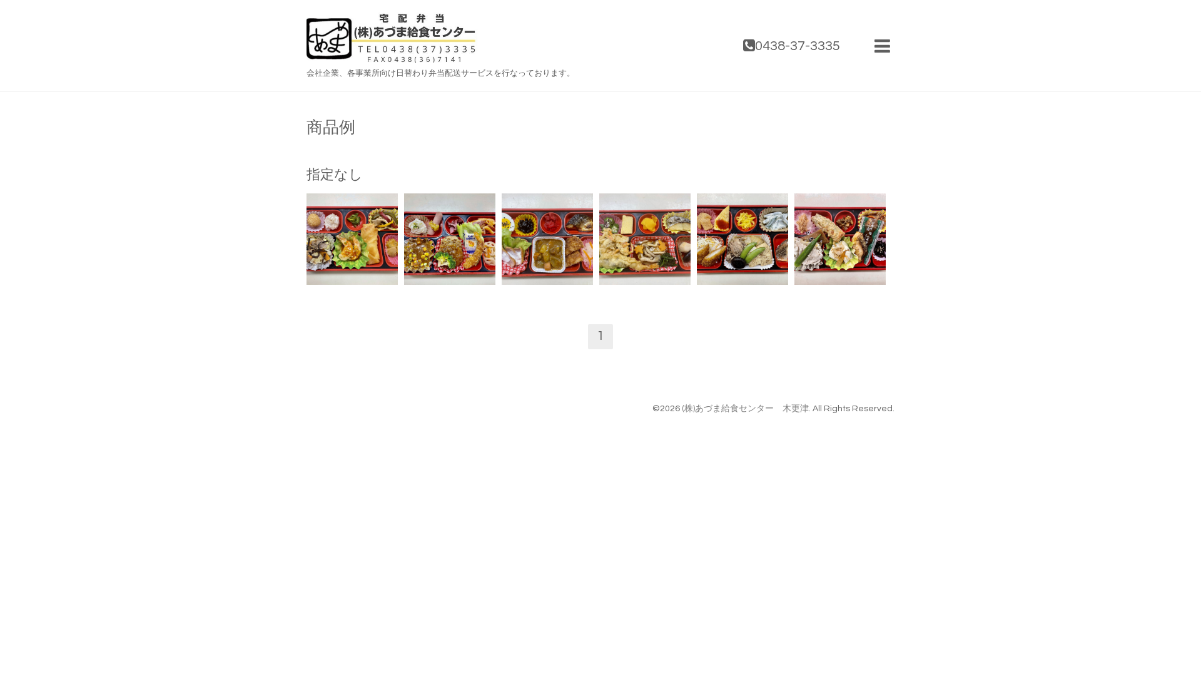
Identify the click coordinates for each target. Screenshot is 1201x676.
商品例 (331, 128)
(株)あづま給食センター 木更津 (745, 408)
